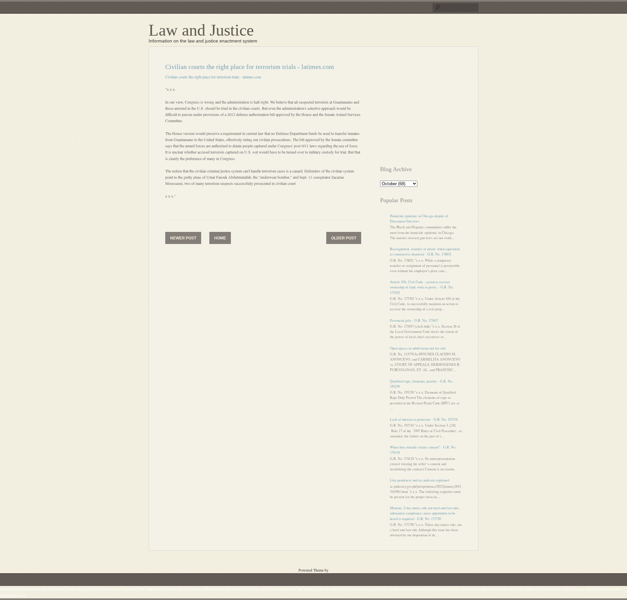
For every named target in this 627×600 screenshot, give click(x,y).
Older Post (343, 238)
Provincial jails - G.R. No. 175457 (414, 320)
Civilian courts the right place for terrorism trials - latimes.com (213, 76)
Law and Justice (201, 30)
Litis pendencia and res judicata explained (419, 480)
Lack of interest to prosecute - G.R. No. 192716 (424, 419)
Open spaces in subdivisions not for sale (418, 348)
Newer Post (183, 238)
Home (220, 238)
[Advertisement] (435, 108)
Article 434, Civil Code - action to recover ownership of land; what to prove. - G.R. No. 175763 (422, 287)
